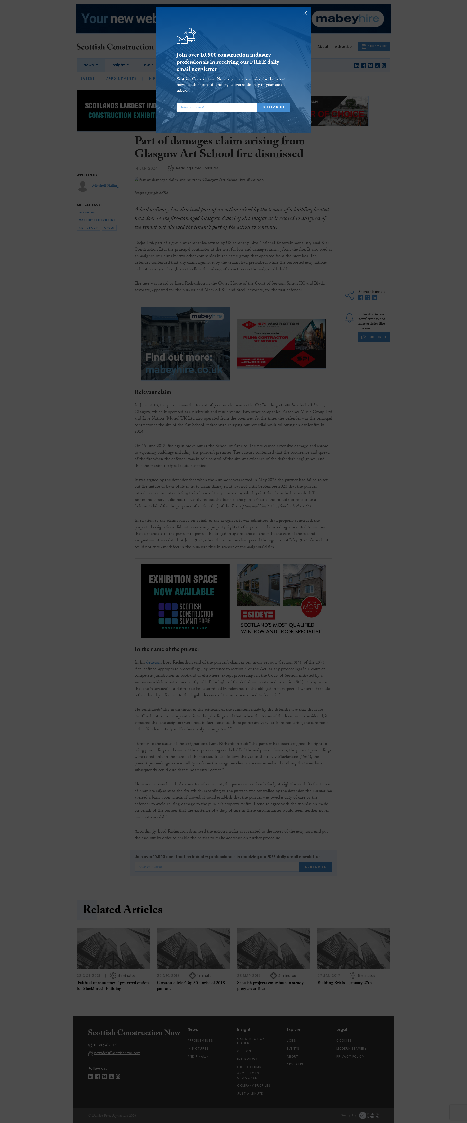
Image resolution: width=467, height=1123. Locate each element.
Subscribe (274, 107)
